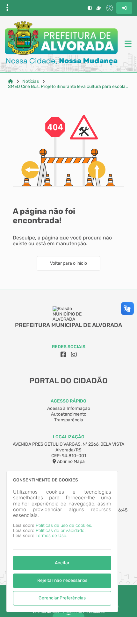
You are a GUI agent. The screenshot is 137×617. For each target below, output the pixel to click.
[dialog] (62, 541)
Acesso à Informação (68, 408)
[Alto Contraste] (90, 8)
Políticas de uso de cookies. (64, 525)
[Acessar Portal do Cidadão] (61, 43)
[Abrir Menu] (127, 44)
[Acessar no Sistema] (124, 8)
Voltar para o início (68, 263)
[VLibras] (98, 8)
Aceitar (62, 563)
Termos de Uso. (51, 535)
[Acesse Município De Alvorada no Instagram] (74, 354)
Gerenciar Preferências (62, 598)
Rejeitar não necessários (62, 580)
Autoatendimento (68, 414)
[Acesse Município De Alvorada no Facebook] (63, 354)
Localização (68, 437)
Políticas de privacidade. (60, 530)
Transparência (68, 420)
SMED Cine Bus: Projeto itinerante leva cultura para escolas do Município (68, 86)
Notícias (30, 81)
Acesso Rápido (68, 401)
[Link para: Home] (10, 81)
